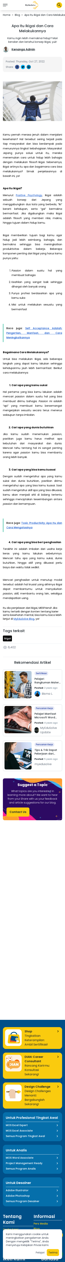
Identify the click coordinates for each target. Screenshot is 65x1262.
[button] (32, 5)
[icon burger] (5, 5)
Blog (17, 15)
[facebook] (17, 67)
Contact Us (18, 812)
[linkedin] (29, 67)
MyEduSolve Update (48, 730)
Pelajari (40, 1252)
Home (6, 15)
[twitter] (23, 67)
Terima (52, 1252)
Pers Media (41, 1223)
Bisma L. (47, 694)
